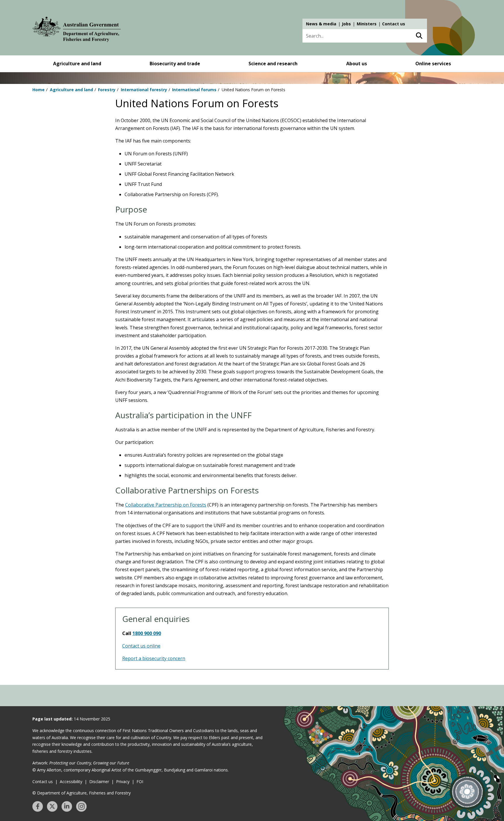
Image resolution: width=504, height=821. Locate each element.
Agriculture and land (77, 63)
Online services (433, 63)
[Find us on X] (52, 806)
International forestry (144, 89)
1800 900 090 (146, 633)
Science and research (273, 63)
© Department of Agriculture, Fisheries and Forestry (81, 793)
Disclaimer (99, 781)
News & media (321, 24)
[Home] (76, 30)
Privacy (123, 781)
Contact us (393, 24)
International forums (194, 89)
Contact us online (141, 646)
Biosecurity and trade (175, 63)
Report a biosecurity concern (153, 658)
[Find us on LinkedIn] (67, 806)
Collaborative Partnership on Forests (165, 505)
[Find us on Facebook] (37, 806)
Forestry (107, 89)
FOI (139, 781)
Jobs (346, 24)
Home (38, 89)
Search (419, 36)
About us (356, 63)
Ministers (367, 24)
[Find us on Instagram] (81, 806)
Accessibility (71, 781)
